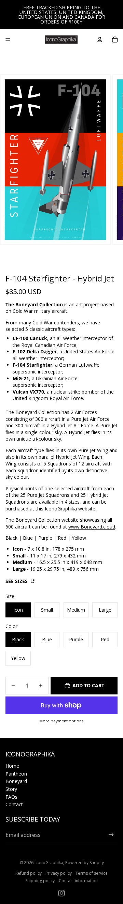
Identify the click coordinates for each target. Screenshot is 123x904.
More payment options (61, 720)
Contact (14, 804)
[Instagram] (61, 893)
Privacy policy (58, 873)
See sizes (17, 581)
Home (12, 766)
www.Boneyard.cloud (91, 526)
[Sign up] (111, 834)
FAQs (11, 797)
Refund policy (28, 873)
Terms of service (92, 873)
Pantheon (16, 773)
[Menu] (8, 39)
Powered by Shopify (84, 862)
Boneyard (16, 781)
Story (11, 789)
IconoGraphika (49, 862)
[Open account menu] (99, 39)
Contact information (78, 881)
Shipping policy (40, 881)
